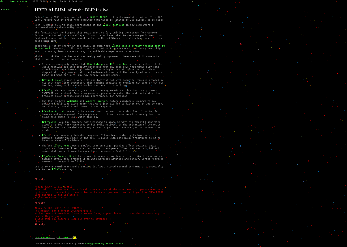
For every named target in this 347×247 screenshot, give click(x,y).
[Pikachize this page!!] (67, 238)
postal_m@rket (97, 101)
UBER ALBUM (100, 17)
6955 (58, 169)
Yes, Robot (63, 145)
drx (2, 1)
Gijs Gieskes (53, 80)
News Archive (18, 1)
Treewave (50, 122)
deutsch (7, 9)
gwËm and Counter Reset (61, 156)
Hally (48, 90)
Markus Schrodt (55, 111)
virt (48, 135)
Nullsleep (96, 64)
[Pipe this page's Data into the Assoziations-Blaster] (45, 238)
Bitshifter (120, 64)
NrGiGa (73, 101)
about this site (115, 243)
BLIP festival (115, 25)
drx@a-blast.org (96, 243)
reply (41, 179)
